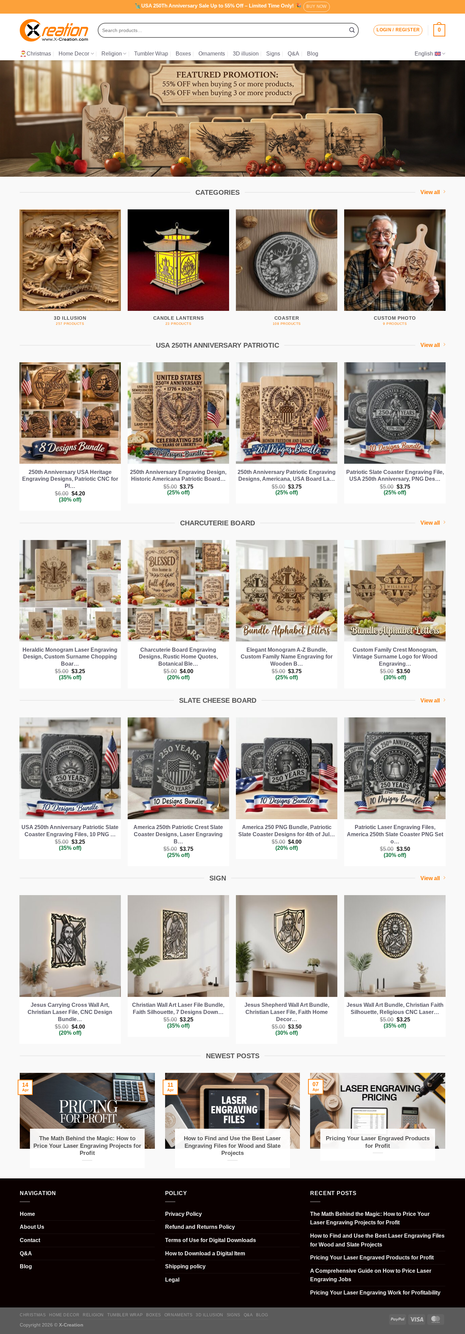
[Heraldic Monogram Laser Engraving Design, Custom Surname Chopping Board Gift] (70, 591)
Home (27, 1214)
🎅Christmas (35, 54)
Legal (172, 1280)
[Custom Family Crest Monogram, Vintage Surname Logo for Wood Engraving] (395, 591)
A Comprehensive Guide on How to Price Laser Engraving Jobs (370, 1275)
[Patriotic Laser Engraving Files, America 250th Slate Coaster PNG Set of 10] (395, 768)
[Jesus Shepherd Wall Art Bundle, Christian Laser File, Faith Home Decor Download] (287, 946)
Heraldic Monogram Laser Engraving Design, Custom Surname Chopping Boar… (69, 657)
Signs (273, 54)
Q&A (293, 54)
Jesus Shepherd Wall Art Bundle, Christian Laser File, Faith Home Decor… (286, 1012)
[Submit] (352, 30)
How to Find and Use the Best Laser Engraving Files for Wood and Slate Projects (232, 1145)
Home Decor (74, 54)
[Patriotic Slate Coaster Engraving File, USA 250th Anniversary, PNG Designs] (395, 413)
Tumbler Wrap (151, 54)
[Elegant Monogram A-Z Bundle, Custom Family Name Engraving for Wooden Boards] (287, 591)
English (424, 54)
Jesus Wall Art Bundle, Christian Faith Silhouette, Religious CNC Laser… (395, 1008)
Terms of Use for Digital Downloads (210, 1240)
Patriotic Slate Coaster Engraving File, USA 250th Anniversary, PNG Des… (395, 475)
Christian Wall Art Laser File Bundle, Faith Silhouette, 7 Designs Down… (178, 1008)
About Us (32, 1227)
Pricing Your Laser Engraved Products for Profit (378, 1142)
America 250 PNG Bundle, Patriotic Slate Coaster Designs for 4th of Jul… (286, 830)
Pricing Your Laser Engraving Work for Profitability (375, 1293)
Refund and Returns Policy (200, 1227)
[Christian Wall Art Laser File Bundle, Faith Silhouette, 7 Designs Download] (178, 946)
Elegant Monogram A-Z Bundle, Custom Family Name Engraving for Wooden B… (287, 657)
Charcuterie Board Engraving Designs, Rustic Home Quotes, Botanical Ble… (178, 657)
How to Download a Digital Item (205, 1253)
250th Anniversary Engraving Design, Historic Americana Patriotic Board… (178, 475)
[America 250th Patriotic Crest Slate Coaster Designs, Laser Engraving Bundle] (178, 768)
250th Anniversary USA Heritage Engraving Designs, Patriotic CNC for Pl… (70, 479)
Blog (312, 54)
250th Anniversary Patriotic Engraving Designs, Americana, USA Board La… (287, 475)
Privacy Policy (183, 1214)
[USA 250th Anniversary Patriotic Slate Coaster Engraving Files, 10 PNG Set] (70, 768)
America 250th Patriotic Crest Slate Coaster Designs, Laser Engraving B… (178, 834)
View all (430, 192)
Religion (111, 54)
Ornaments (211, 54)
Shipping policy (185, 1266)
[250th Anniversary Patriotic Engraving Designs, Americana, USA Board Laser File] (287, 413)
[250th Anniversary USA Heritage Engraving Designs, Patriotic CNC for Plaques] (70, 413)
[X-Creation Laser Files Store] (54, 30)
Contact (30, 1240)
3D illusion (246, 54)
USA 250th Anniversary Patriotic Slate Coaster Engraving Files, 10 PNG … (69, 830)
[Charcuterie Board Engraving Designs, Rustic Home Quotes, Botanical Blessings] (178, 591)
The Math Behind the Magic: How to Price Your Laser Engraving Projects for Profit (87, 1145)
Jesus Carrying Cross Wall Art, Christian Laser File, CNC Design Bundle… (70, 1012)
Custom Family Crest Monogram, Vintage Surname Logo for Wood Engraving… (395, 657)
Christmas (33, 1315)
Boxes (183, 54)
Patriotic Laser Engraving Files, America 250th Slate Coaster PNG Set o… (395, 834)
